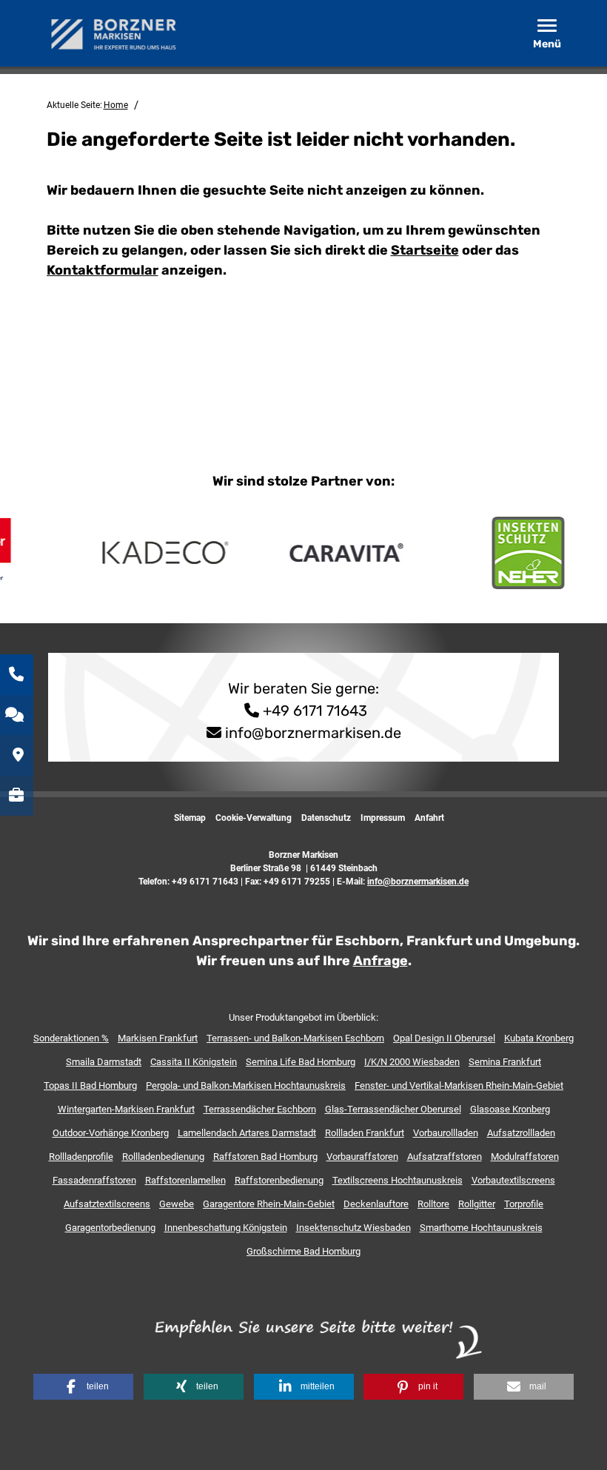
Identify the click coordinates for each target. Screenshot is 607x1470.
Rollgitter (476, 1203)
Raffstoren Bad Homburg (265, 1156)
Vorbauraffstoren (362, 1156)
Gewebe (176, 1203)
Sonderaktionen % (71, 1038)
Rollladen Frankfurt (364, 1132)
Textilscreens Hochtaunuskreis (397, 1180)
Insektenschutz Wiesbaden (353, 1227)
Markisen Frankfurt (158, 1038)
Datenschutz (326, 818)
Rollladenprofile (81, 1156)
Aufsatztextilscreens (107, 1203)
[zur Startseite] (117, 32)
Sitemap (190, 818)
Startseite (425, 250)
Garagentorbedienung (110, 1227)
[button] (83, 1387)
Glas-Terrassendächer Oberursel (393, 1109)
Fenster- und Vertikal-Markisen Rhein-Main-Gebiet (459, 1085)
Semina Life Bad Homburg (300, 1061)
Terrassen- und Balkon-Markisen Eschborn (295, 1038)
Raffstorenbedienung (279, 1180)
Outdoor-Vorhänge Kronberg (111, 1132)
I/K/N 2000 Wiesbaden (412, 1061)
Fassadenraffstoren (94, 1180)
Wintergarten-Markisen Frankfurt (126, 1109)
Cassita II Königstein (193, 1061)
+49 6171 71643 (313, 710)
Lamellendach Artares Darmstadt (247, 1132)
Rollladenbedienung (163, 1156)
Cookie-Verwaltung (253, 818)
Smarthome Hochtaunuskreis (481, 1227)
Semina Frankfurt (505, 1061)
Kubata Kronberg (539, 1038)
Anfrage (380, 961)
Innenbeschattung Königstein (225, 1227)
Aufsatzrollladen (521, 1132)
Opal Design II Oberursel (444, 1038)
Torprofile (523, 1203)
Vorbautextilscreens (513, 1180)
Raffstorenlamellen (185, 1180)
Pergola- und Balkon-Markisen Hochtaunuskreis (246, 1085)
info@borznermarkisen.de (313, 733)
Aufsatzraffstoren (444, 1156)
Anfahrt (429, 818)
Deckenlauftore (376, 1203)
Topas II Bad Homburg (90, 1085)
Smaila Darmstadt (103, 1061)
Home (116, 105)
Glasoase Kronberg (510, 1109)
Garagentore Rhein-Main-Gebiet (269, 1203)
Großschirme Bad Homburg (303, 1251)
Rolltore (433, 1203)
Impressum (382, 818)
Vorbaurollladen (445, 1132)
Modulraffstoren (525, 1156)
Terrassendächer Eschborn (260, 1109)
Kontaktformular (102, 270)
